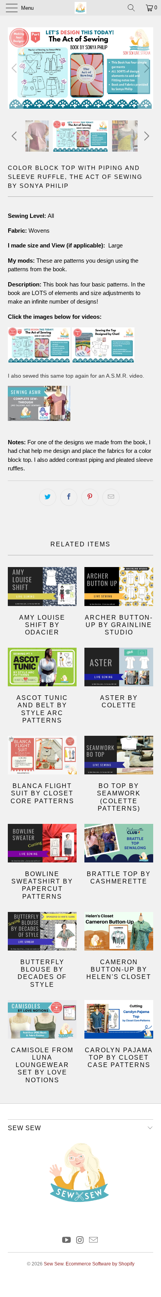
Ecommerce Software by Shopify (100, 1264)
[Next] (146, 68)
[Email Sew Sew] (94, 1240)
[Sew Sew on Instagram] (80, 1240)
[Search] (134, 7)
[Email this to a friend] (111, 497)
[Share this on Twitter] (47, 497)
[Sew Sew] (80, 8)
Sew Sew (53, 1264)
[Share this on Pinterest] (89, 497)
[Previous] (15, 68)
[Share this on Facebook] (68, 497)
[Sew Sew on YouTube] (66, 1240)
